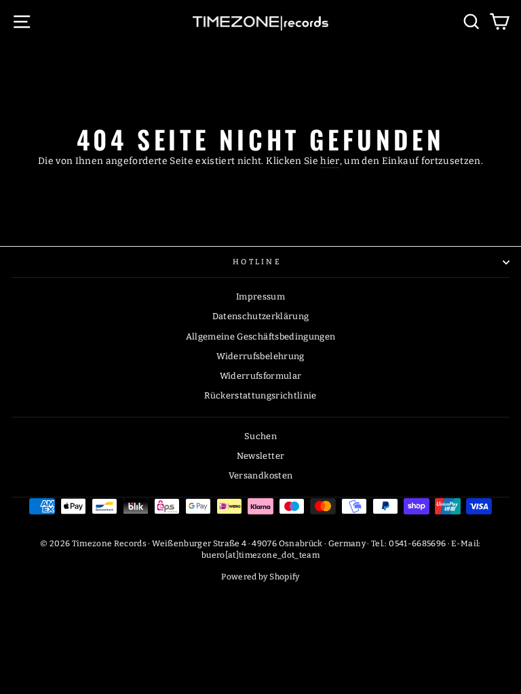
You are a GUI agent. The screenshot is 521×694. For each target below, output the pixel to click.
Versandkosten (261, 475)
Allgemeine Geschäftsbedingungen (261, 336)
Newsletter (260, 456)
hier (329, 161)
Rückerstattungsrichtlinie (260, 395)
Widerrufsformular (261, 376)
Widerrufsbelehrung (260, 356)
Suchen (260, 436)
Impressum (260, 296)
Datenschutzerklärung (260, 316)
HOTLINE (257, 262)
